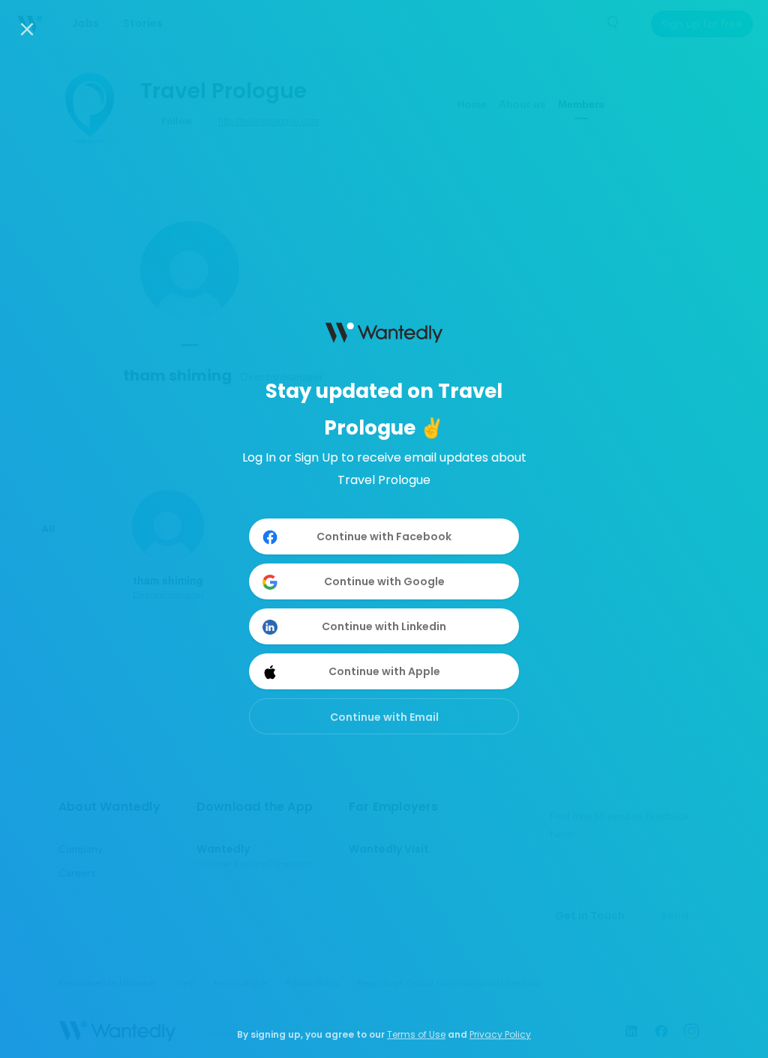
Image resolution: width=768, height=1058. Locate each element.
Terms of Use (416, 1034)
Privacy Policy (500, 1034)
